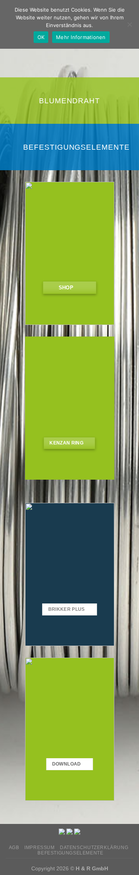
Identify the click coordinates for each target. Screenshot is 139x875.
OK (41, 37)
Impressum (39, 847)
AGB (14, 847)
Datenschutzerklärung (94, 847)
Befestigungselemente (76, 147)
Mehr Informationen (81, 37)
